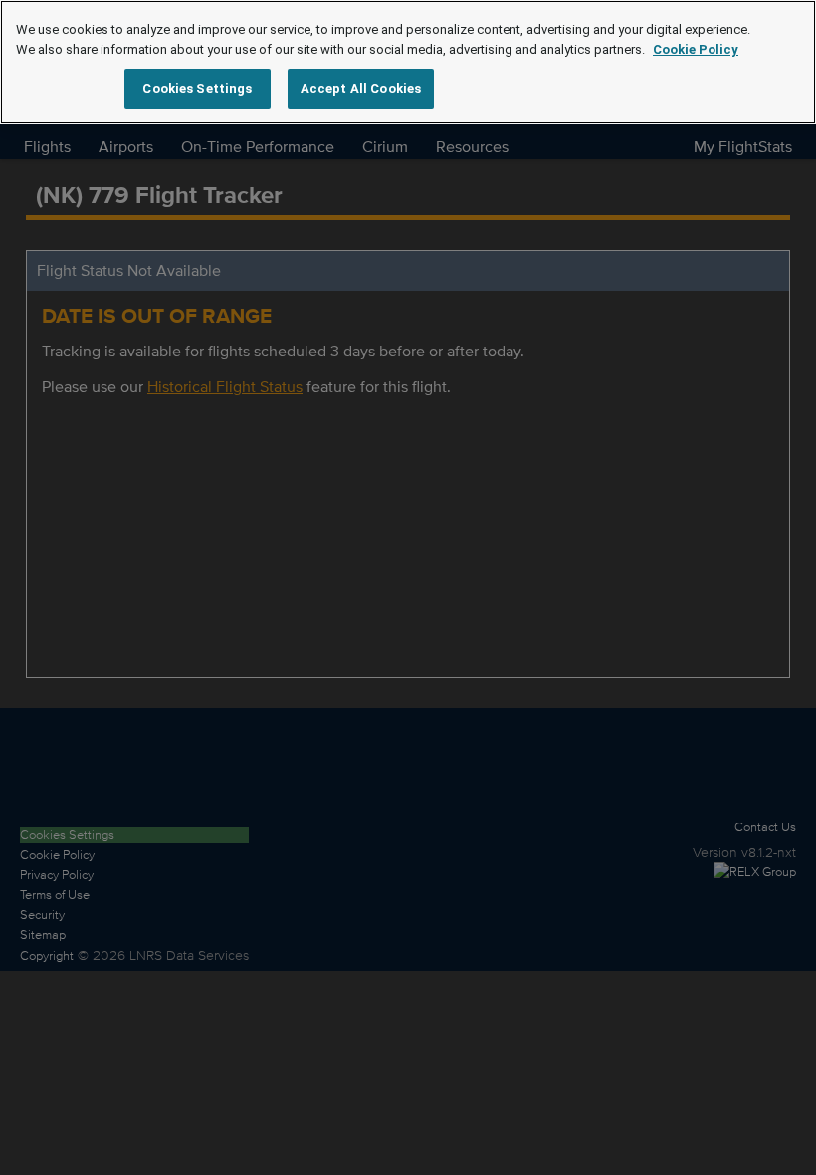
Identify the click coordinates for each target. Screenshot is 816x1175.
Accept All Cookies (361, 88)
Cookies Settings (197, 88)
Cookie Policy (695, 49)
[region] (408, 62)
